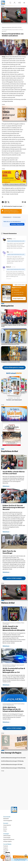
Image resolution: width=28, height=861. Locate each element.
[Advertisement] (14, 786)
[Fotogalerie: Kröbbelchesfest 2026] (14, 353)
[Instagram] (6, 202)
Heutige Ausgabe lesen (18, 298)
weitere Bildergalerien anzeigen (14, 367)
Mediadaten (6, 818)
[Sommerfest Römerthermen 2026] (14, 335)
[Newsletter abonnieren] (19, 3)
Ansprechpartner (7, 825)
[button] (2, 435)
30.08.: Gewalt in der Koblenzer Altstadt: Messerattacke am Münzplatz (14, 628)
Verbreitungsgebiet (7, 820)
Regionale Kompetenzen (8, 839)
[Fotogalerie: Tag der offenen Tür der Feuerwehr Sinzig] (14, 316)
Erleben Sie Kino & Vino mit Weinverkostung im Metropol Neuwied (13, 507)
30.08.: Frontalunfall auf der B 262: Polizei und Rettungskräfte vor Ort (14, 670)
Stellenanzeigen (6, 835)
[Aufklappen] (26, 855)
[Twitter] (8, 202)
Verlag (4, 831)
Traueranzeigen (6, 837)
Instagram (5, 848)
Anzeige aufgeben (7, 841)
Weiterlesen (6, 486)
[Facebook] (3, 202)
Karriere (5, 829)
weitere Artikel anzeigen (14, 578)
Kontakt (5, 827)
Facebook (5, 846)
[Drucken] (25, 202)
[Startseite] (5, 2)
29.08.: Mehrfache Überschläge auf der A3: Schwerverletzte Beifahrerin (13, 709)
